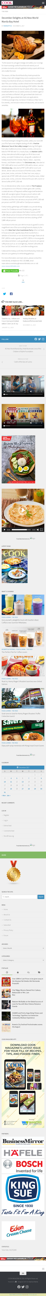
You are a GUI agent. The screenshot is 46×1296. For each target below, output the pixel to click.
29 (35, 789)
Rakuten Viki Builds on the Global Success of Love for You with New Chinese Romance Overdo (27, 1004)
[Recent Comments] (28, 972)
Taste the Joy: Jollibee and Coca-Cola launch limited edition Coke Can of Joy (10, 321)
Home (6, 909)
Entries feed (7, 826)
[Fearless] (18, 483)
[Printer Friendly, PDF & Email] (10, 270)
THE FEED (5, 11)
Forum (6, 935)
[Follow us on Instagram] (43, 339)
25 (11, 789)
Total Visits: (5, 1250)
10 (5, 782)
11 (11, 782)
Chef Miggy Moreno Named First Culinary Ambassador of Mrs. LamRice (26, 992)
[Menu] (43, 3)
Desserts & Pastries (8, 649)
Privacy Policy (8, 930)
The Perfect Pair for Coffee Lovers (14, 652)
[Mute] (38, 530)
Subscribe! (7, 925)
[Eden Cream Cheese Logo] (18, 1239)
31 (5, 792)
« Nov (4, 795)
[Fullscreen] (41, 530)
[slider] (21, 529)
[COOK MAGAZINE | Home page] (9, 3)
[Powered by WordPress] (16, 1282)
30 (41, 789)
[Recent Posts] (7, 972)
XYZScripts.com (33, 1294)
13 (23, 782)
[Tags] (39, 972)
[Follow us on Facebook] (35, 339)
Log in (6, 820)
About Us (7, 915)
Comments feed (9, 831)
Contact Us (7, 920)
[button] (23, 510)
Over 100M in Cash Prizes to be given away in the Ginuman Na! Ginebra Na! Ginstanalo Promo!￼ (27, 981)
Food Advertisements (22, 539)
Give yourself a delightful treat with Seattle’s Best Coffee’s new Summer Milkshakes (20, 621)
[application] (23, 510)
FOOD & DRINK (6, 617)
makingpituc (8, 26)
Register (6, 815)
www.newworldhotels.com (11, 266)
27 (23, 789)
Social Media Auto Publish (15, 1294)
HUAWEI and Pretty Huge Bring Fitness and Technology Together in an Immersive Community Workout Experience (27, 1015)
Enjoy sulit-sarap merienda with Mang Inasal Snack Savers (23, 745)
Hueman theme (33, 1282)
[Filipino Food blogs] (14, 884)
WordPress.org (9, 836)
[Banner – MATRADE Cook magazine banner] (23, 7)
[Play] (4, 530)
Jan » (8, 795)
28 (29, 789)
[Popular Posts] (17, 972)
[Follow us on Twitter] (39, 339)
